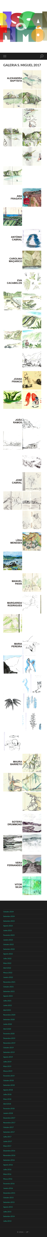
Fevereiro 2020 (9, 1034)
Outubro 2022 (8, 944)
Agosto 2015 (8, 1207)
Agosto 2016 (8, 1165)
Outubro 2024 (8, 912)
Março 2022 (7, 973)
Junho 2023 (7, 930)
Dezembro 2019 (9, 1038)
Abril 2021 (7, 1010)
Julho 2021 (7, 1001)
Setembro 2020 (9, 1019)
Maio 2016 (7, 1174)
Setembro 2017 (9, 1132)
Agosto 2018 (8, 1090)
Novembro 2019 (9, 1043)
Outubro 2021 (8, 987)
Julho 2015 (7, 1212)
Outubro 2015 (8, 1198)
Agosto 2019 (8, 1057)
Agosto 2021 (8, 996)
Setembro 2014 (9, 1216)
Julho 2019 (7, 1062)
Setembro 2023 (9, 921)
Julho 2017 (7, 1137)
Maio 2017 (7, 1146)
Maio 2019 (7, 1066)
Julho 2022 (7, 959)
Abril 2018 (7, 1104)
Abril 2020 (7, 1029)
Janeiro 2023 (8, 940)
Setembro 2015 (9, 1202)
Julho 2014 (7, 1221)
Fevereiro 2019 (9, 1076)
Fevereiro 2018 (9, 1109)
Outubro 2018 (8, 1080)
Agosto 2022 (8, 954)
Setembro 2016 (9, 1160)
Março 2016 (7, 1179)
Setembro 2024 (9, 916)
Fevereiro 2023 (9, 935)
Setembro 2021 (9, 991)
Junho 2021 (7, 1005)
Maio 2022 (7, 963)
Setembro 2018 (9, 1085)
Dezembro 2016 (9, 1151)
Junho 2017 (7, 1141)
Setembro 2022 (9, 949)
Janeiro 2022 (8, 977)
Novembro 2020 (9, 1015)
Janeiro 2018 (8, 1113)
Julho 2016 (7, 1169)
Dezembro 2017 (9, 1118)
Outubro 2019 (8, 1048)
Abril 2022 (7, 968)
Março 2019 (7, 1071)
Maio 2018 (7, 1099)
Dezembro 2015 (9, 1193)
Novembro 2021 (9, 982)
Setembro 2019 (9, 1052)
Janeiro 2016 (8, 1188)
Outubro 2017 (8, 1127)
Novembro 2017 (9, 1123)
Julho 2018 (7, 1094)
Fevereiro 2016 (9, 1184)
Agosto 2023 (8, 926)
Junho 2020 (7, 1024)
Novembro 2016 (9, 1155)
